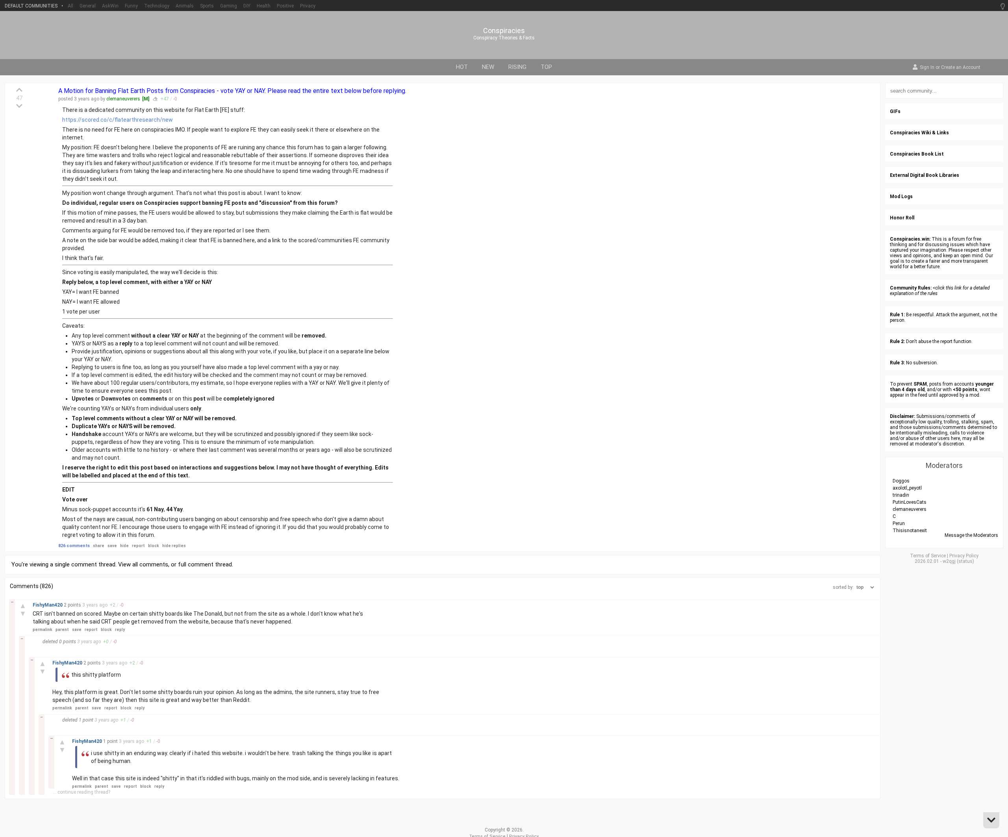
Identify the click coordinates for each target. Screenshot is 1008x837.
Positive (285, 6)
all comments (150, 564)
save (112, 546)
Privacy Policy (963, 556)
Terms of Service (928, 556)
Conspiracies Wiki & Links (919, 132)
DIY (246, 6)
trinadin (901, 495)
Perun (899, 523)
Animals (185, 6)
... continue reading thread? (81, 792)
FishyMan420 (48, 605)
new (488, 67)
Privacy (307, 6)
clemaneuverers (123, 99)
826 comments (74, 545)
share (98, 546)
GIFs (895, 111)
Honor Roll (902, 218)
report (138, 546)
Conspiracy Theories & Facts (504, 38)
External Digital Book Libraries (924, 175)
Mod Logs (901, 196)
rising (517, 67)
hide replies (174, 546)
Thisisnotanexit (910, 530)
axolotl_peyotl (907, 488)
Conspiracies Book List (917, 154)
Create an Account (960, 68)
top (546, 67)
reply (120, 629)
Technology (156, 6)
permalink (42, 629)
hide (124, 546)
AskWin (110, 6)
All (70, 6)
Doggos (901, 481)
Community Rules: (911, 288)
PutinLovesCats (909, 502)
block (153, 546)
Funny (131, 6)
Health (264, 6)
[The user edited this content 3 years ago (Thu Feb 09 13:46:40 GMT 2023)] (155, 99)
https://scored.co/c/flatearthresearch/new (117, 120)
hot (462, 67)
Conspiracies (504, 30)
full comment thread (205, 564)
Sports (207, 6)
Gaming (228, 6)
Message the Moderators (971, 535)
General (88, 6)
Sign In (927, 68)
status (965, 561)
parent (62, 629)
